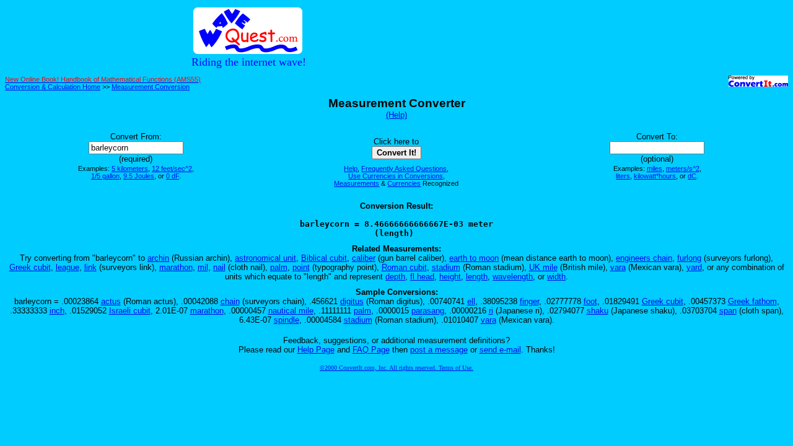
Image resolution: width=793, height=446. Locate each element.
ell (471, 301)
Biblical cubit (324, 258)
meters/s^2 (682, 168)
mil (203, 267)
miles (654, 168)
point (301, 267)
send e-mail (500, 349)
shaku (597, 310)
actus (111, 301)
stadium (446, 267)
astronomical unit (265, 258)
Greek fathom (752, 301)
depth (395, 276)
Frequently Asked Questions (404, 168)
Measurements (356, 183)
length (477, 276)
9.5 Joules (138, 176)
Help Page (316, 349)
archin (158, 258)
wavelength (513, 276)
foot (590, 301)
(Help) (396, 115)
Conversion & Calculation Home (52, 86)
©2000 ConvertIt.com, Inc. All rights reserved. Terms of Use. (396, 367)
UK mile (543, 267)
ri (491, 310)
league (67, 267)
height (450, 276)
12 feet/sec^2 (172, 168)
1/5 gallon (105, 176)
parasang (427, 310)
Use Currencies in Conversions (395, 176)
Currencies (404, 183)
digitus (352, 301)
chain (230, 301)
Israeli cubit (130, 310)
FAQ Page (371, 349)
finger (529, 301)
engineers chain (644, 258)
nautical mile (290, 310)
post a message (439, 349)
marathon (176, 267)
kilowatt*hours (655, 176)
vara (618, 267)
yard (694, 267)
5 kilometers (130, 168)
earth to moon (474, 258)
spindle (286, 320)
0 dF (172, 176)
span (728, 310)
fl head (422, 276)
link (90, 267)
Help (350, 168)
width (556, 276)
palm (278, 267)
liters (623, 176)
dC (692, 176)
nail (219, 267)
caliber (363, 258)
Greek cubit (30, 267)
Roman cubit (404, 267)
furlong (689, 258)
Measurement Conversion (151, 86)
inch (57, 310)
